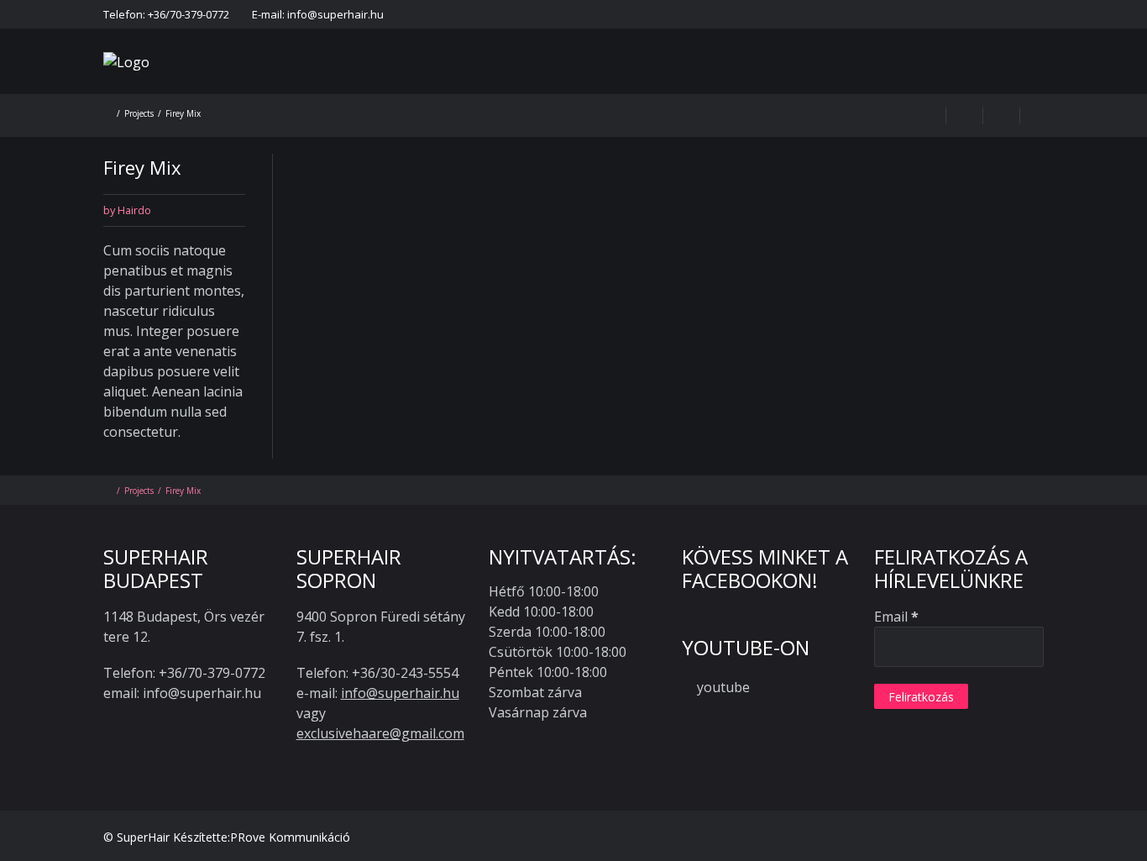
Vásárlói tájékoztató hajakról (827, 14)
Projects (139, 113)
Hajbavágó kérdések (729, 83)
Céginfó (980, 14)
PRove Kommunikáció (290, 837)
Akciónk (615, 83)
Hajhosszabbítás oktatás (994, 83)
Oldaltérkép (1047, 14)
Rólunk (416, 83)
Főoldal (560, 14)
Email (896, 616)
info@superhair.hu (400, 693)
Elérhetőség (627, 14)
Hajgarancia (705, 14)
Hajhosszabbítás (514, 83)
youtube (723, 687)
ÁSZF (930, 14)
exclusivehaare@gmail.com (380, 733)
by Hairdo (127, 210)
